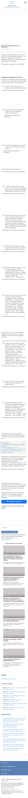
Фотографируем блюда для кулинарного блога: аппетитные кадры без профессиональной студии (13, 558)
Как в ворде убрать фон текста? (9, 447)
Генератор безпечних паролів (8, 679)
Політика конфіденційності (8, 766)
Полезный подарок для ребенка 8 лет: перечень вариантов (13, 620)
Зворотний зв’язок (6, 769)
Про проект (4, 773)
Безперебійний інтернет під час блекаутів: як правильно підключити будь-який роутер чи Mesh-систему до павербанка (14, 720)
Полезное (8, 43)
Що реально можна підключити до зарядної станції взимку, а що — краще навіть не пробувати (14, 735)
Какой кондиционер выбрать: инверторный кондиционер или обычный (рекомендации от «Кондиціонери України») (14, 740)
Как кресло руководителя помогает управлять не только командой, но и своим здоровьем (13, 600)
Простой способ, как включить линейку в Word (13, 449)
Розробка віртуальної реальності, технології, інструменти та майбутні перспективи (13, 579)
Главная (3, 43)
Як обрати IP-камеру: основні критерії (12, 640)
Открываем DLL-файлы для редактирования (12, 659)
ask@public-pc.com (13, 788)
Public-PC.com (12, 5)
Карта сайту (4, 762)
